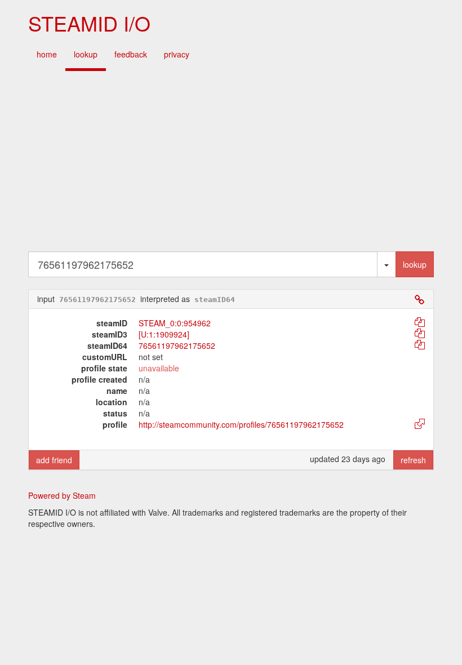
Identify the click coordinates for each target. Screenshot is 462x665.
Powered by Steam (62, 495)
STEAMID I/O (89, 22)
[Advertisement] (231, 161)
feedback (130, 54)
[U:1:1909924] (164, 334)
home (47, 54)
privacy (176, 54)
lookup (85, 54)
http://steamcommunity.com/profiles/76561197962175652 (241, 424)
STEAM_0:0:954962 (175, 323)
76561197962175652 (177, 345)
